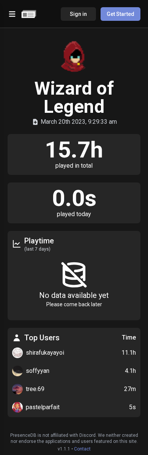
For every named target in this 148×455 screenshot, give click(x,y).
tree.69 (35, 389)
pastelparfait (43, 407)
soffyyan (37, 370)
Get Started (120, 14)
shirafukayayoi (45, 352)
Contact (82, 449)
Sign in (78, 14)
